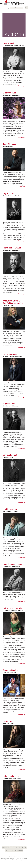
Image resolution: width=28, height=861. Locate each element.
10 (15, 850)
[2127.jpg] (14, 685)
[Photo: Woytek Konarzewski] (14, 524)
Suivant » (20, 850)
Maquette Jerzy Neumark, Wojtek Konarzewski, (14, 858)
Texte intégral (21, 86)
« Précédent (5, 847)
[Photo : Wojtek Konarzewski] (14, 369)
